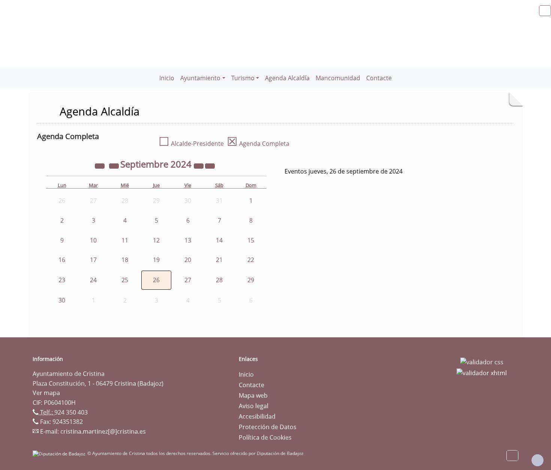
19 (156, 260)
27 (187, 280)
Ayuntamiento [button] (200, 78)
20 (187, 260)
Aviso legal (253, 406)
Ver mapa (46, 393)
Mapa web (253, 395)
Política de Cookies (265, 437)
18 (124, 260)
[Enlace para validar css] (481, 361)
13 (187, 240)
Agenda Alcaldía (287, 78)
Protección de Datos (267, 427)
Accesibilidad (257, 416)
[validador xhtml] (482, 372)
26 (156, 280)
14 (219, 240)
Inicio (166, 78)
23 (61, 280)
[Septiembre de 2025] (199, 165)
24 (93, 280)
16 (61, 260)
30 (61, 300)
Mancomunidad (338, 78)
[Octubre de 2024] (210, 165)
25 (124, 280)
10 (93, 240)
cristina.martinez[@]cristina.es (103, 431)
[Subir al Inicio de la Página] (538, 460)
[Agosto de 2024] (114, 165)
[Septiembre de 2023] (100, 165)
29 (250, 280)
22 (250, 260)
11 (124, 240)
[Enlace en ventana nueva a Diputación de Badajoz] (60, 453)
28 (219, 280)
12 (156, 240)
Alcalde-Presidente (191, 143)
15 (250, 240)
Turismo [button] (243, 78)
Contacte (379, 78)
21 (219, 260)
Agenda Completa (258, 143)
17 (93, 260)
